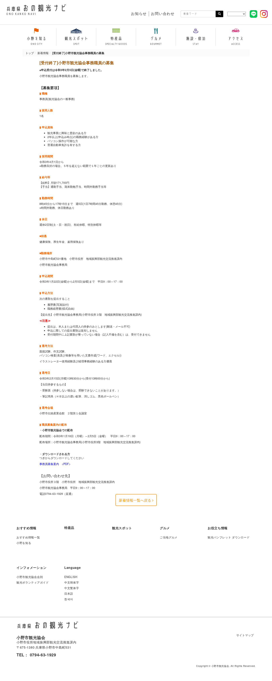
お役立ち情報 (218, 528)
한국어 (68, 599)
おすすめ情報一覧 (28, 537)
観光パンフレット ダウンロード (229, 537)
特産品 (69, 527)
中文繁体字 (71, 588)
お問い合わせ (163, 14)
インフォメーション (31, 567)
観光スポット (122, 528)
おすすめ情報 (26, 528)
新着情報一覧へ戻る (135, 500)
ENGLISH (70, 577)
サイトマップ (245, 635)
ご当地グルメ (168, 537)
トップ (29, 53)
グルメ (165, 528)
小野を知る (24, 543)
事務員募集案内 (49, 464)
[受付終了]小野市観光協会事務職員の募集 (76, 62)
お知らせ (139, 14)
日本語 (68, 593)
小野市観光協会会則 (30, 577)
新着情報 (43, 53)
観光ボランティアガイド (33, 582)
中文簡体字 (71, 582)
